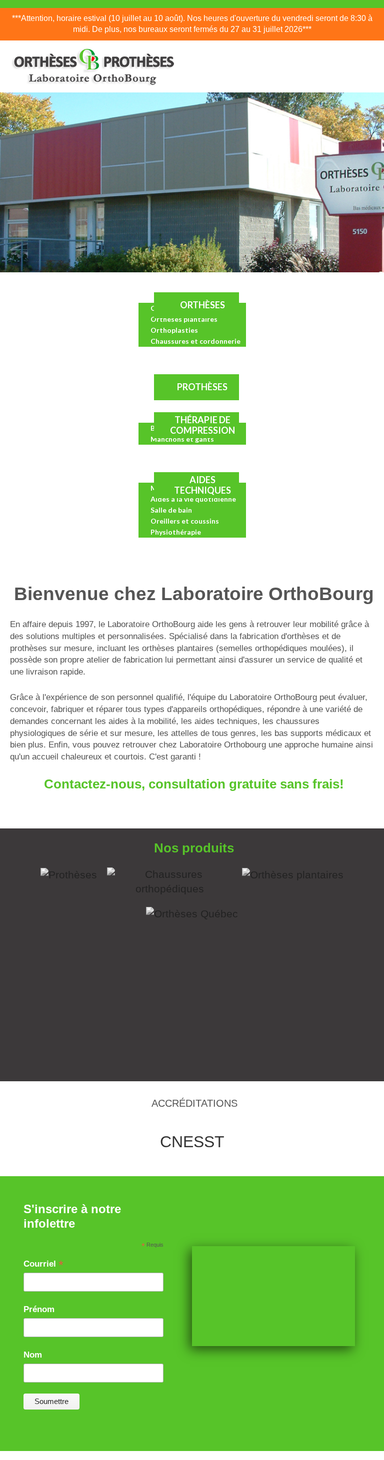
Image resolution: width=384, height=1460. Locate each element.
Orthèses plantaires (184, 319)
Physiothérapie (175, 532)
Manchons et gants (182, 439)
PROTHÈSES (202, 386)
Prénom (39, 1309)
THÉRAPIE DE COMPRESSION (202, 425)
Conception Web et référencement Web (254, 1457)
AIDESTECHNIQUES (202, 485)
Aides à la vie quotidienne (193, 499)
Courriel (44, 1264)
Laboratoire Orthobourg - (178, 1457)
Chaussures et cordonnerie (195, 341)
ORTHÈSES (202, 304)
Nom (33, 1355)
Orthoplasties (174, 330)
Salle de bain (171, 510)
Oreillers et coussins (184, 521)
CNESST (192, 1142)
